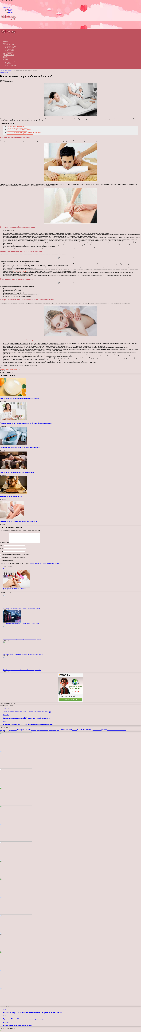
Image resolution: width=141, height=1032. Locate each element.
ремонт (99, 730)
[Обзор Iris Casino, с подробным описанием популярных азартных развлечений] (16, 932)
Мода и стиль (8, 41)
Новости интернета (12, 60)
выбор (15, 730)
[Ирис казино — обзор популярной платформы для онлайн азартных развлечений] (16, 968)
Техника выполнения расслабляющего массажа (20, 129)
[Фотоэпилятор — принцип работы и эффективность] (12, 518)
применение (95, 730)
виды (7, 730)
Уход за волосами (11, 46)
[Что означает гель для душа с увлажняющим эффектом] (13, 395)
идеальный (33, 730)
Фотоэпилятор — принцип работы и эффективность (18, 521)
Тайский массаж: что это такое (11, 497)
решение (109, 730)
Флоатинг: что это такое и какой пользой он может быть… (21, 447)
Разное (8, 62)
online (4, 730)
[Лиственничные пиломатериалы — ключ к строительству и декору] (12, 606)
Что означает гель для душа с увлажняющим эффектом (19, 398)
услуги (124, 730)
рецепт (104, 730)
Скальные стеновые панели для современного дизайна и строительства (23, 654)
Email (2, 548)
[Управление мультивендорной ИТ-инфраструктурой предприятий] (12, 622)
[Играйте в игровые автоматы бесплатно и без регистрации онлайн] (12, 668)
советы (117, 730)
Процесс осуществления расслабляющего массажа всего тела (24, 132)
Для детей (7, 56)
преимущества (84, 729)
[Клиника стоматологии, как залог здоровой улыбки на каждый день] (12, 637)
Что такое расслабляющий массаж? (16, 126)
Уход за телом (10, 49)
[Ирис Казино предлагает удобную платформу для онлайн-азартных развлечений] (16, 914)
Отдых (5, 59)
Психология (10, 52)
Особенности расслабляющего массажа (17, 128)
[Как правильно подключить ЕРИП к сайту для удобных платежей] (16, 877)
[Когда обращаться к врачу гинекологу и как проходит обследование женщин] (16, 859)
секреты (113, 730)
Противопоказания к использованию (17, 131)
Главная (2, 70)
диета (28, 729)
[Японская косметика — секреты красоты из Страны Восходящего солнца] (13, 420)
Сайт (1, 551)
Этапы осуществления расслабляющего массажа (20, 134)
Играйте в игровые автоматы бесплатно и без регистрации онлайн (22, 670)
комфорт (48, 730)
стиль (121, 730)
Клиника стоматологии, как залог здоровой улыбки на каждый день (22, 639)
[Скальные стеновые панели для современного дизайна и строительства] (12, 653)
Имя (1, 545)
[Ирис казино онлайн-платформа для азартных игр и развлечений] (16, 950)
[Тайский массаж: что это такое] (13, 493)
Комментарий (4, 542)
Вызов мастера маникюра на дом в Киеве (14, 588)
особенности (65, 729)
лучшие (53, 730)
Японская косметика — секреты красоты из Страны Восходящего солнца (26, 423)
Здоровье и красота (10, 44)
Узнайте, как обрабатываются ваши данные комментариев (46, 563)
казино (43, 730)
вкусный (11, 730)
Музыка (9, 63)
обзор (58, 730)
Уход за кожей (10, 50)
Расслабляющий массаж (20, 271)
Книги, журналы (11, 65)
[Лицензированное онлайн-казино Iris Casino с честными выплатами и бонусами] (16, 987)
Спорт (5, 58)
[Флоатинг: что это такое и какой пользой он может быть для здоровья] (13, 444)
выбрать (21, 729)
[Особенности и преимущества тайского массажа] (13, 469)
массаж (9, 369)
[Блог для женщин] (9, 22)
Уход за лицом (10, 47)
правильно (74, 730)
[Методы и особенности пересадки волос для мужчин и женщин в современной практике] (16, 896)
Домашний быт (8, 55)
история (39, 730)
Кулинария (7, 53)
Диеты (5, 43)
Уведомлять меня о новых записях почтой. (14, 557)
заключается (3, 369)
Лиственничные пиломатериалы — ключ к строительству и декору (22, 608)
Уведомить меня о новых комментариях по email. (15, 554)
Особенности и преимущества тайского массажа (17, 472)
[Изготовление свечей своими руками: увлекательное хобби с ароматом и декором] (16, 841)
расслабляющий (15, 369)
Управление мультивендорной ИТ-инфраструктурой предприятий (21, 623)
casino (1, 730)
